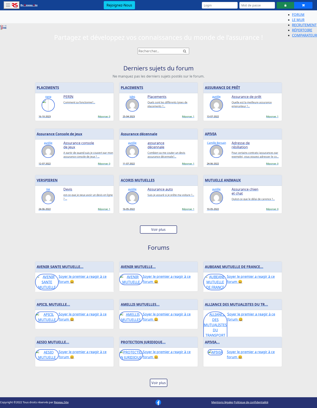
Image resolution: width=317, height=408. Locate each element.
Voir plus (158, 229)
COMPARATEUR (304, 35)
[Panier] (303, 5)
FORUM (298, 14)
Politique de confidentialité (251, 402)
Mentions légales (222, 402)
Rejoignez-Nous (119, 5)
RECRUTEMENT (304, 25)
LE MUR (298, 19)
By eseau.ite (29, 5)
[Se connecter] (285, 5)
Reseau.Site (61, 402)
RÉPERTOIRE (302, 30)
